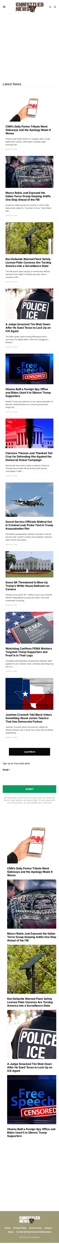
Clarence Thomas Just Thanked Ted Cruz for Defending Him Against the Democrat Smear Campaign (28, 456)
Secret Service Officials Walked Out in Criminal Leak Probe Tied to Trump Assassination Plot (29, 525)
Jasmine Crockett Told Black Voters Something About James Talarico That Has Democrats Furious (28, 718)
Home (8, 1228)
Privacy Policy (19, 1228)
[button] (4, 7)
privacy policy (17, 802)
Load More (29, 751)
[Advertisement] (29, 44)
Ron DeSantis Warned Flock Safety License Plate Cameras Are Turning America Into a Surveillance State (28, 262)
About (11, 1232)
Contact (48, 1228)
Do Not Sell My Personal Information (33, 1232)
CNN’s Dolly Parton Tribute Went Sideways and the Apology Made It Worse (28, 130)
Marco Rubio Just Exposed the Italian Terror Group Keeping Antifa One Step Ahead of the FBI (27, 196)
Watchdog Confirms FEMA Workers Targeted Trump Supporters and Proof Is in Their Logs (28, 652)
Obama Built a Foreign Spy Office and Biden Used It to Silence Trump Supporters (28, 393)
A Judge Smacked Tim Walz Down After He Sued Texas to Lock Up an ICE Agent (28, 328)
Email (7, 769)
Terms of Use (35, 1228)
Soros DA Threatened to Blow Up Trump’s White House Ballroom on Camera (27, 586)
